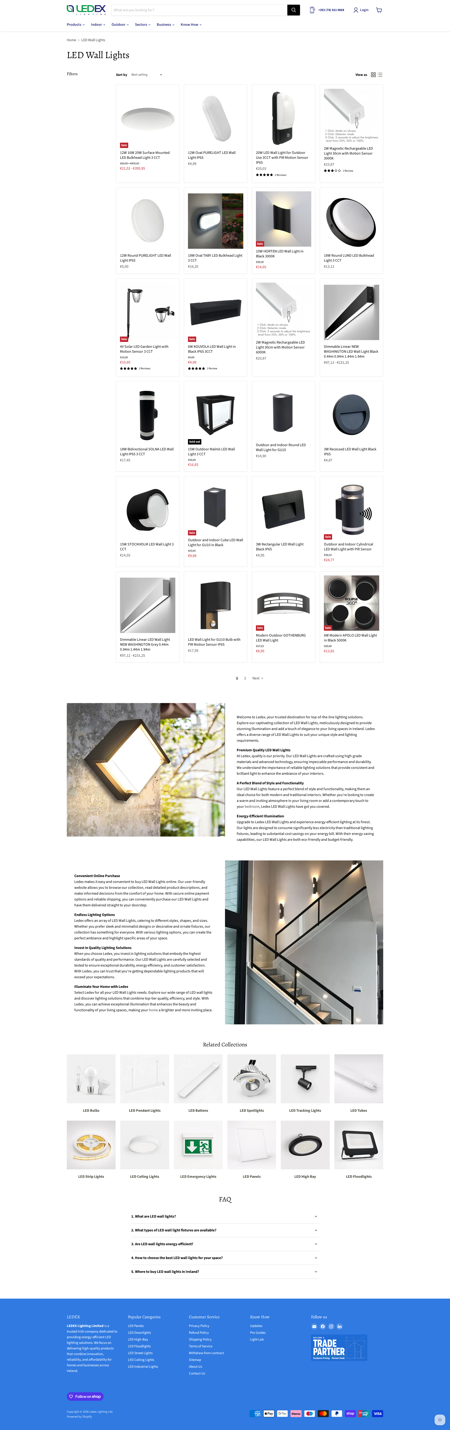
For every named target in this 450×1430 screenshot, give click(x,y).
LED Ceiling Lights (141, 1359)
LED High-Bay (138, 1339)
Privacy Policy (199, 1325)
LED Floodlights (139, 1346)
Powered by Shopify (79, 1417)
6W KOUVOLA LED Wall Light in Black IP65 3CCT (212, 349)
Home (71, 40)
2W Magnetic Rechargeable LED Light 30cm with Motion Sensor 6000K (280, 347)
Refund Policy (199, 1332)
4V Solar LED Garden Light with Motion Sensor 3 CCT (144, 349)
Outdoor (119, 24)
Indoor (97, 24)
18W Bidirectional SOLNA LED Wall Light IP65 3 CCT (147, 452)
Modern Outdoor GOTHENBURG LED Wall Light (281, 638)
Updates (256, 1325)
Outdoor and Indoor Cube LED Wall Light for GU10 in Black (215, 542)
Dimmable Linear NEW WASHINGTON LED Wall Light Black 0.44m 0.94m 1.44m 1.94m (351, 351)
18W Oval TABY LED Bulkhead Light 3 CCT (215, 258)
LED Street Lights (140, 1353)
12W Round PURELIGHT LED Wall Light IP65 (145, 258)
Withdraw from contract (206, 1353)
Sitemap (195, 1359)
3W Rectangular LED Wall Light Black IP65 (280, 547)
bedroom (252, 806)
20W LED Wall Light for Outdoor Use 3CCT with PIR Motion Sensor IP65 (282, 157)
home (153, 1010)
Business (164, 24)
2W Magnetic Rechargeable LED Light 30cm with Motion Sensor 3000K (348, 153)
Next (256, 678)
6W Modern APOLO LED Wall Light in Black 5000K (350, 638)
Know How (190, 24)
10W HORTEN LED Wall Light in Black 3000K (280, 254)
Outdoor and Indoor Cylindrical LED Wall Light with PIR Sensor (348, 547)
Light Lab (257, 1339)
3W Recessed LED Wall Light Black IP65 (350, 452)
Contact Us (197, 1373)
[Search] (293, 10)
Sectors (141, 24)
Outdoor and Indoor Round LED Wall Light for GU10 (281, 447)
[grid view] (373, 74)
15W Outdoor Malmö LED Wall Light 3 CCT (211, 452)
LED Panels (136, 1325)
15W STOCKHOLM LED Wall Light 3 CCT (147, 547)
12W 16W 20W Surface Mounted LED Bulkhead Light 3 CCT (145, 155)
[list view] (380, 74)
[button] (361, 10)
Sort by (121, 75)
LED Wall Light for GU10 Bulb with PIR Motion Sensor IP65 (214, 642)
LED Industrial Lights (143, 1366)
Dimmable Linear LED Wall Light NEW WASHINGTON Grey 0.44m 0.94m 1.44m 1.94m (145, 644)
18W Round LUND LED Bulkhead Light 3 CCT (349, 258)
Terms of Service (200, 1346)
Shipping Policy (200, 1339)
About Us (195, 1366)
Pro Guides (258, 1332)
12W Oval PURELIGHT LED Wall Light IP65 (212, 155)
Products (74, 24)
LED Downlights (139, 1332)
